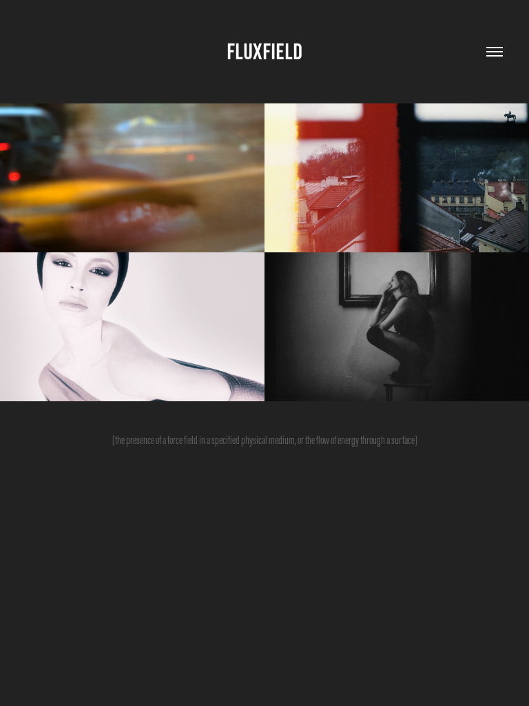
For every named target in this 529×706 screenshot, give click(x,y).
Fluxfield (264, 51)
